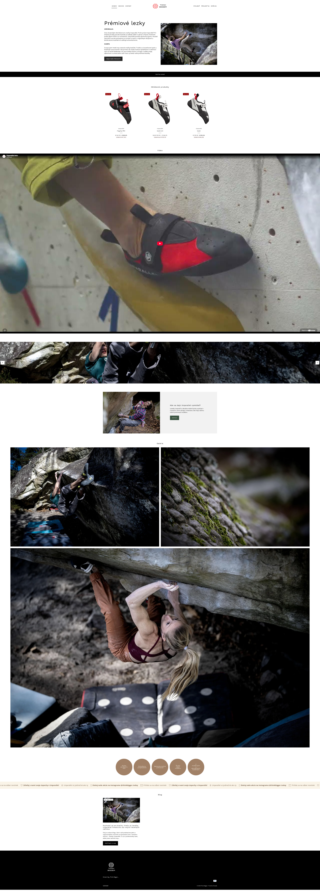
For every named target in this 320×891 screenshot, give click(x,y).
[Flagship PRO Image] (121, 109)
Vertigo (174, 418)
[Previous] (2, 362)
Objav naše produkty (113, 59)
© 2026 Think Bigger (202, 886)
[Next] (317, 362)
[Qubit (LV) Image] (160, 109)
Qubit (199, 131)
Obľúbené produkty (160, 87)
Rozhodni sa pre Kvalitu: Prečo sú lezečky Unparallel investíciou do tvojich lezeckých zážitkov (121, 827)
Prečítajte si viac (110, 843)
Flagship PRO (121, 131)
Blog (160, 795)
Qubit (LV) (160, 131)
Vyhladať (105, 885)
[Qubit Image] (199, 109)
